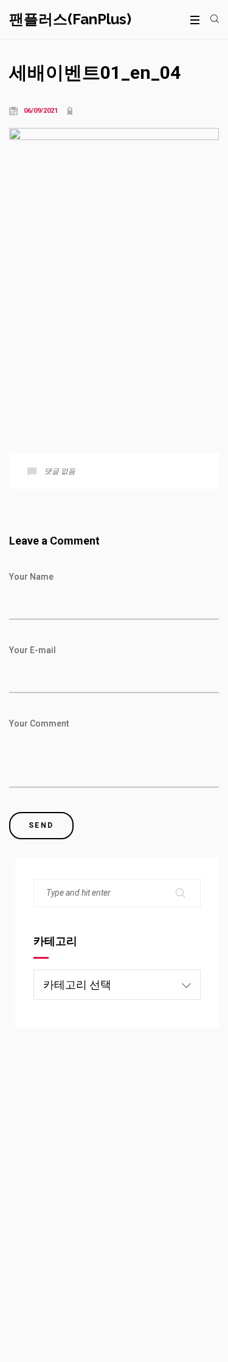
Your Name (31, 577)
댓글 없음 (59, 471)
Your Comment (39, 723)
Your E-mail (32, 650)
